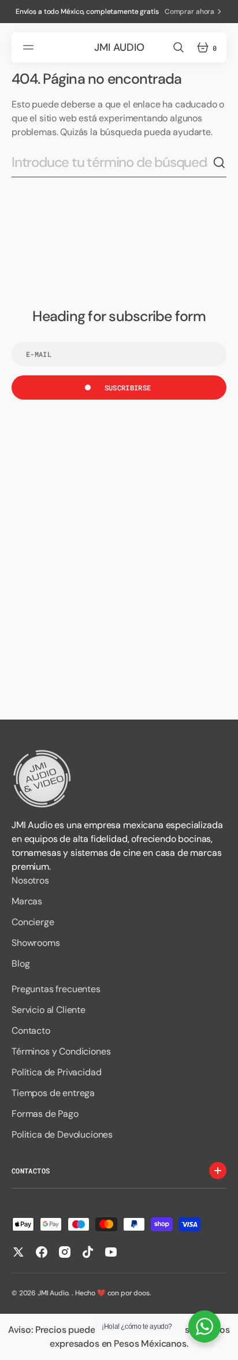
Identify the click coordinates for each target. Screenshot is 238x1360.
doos (141, 1293)
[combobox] (112, 162)
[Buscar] (219, 163)
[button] (30, 47)
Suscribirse (128, 387)
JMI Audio (53, 1293)
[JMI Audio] (119, 778)
